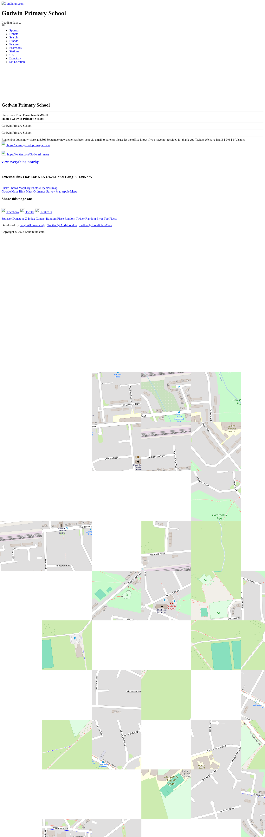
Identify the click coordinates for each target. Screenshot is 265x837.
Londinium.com (14, 3)
